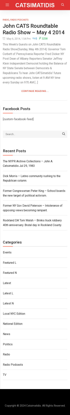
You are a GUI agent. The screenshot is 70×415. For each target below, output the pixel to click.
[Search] (63, 134)
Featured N (10, 273)
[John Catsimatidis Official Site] (35, 5)
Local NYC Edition (14, 313)
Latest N (8, 303)
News (6, 334)
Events (7, 252)
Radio (6, 20)
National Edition (12, 323)
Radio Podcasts (19, 20)
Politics (8, 344)
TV (4, 374)
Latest (7, 283)
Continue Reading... (35, 91)
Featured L (9, 262)
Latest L (8, 293)
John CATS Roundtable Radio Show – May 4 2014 (34, 29)
